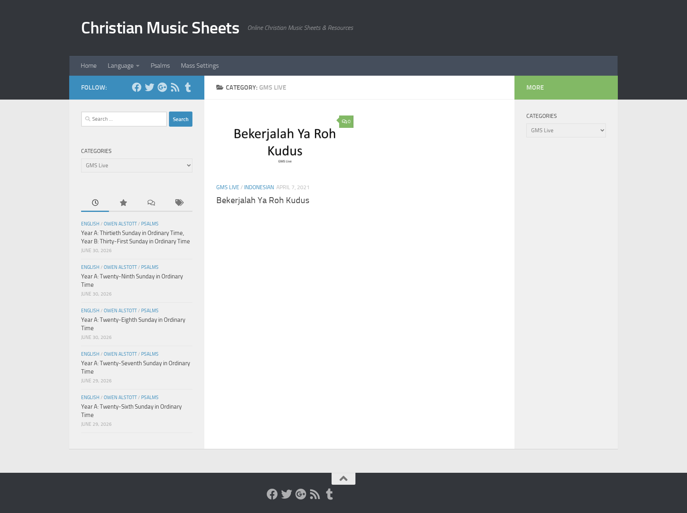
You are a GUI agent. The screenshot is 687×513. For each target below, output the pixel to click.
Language (121, 65)
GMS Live (227, 187)
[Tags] (178, 203)
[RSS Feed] (175, 87)
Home (89, 65)
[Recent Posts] (95, 203)
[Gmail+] (162, 87)
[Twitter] (149, 87)
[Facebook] (137, 87)
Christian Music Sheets (160, 28)
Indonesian (259, 187)
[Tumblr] (187, 87)
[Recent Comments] (151, 203)
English (90, 224)
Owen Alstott (120, 224)
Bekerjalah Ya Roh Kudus (262, 200)
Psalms (160, 65)
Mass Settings (200, 65)
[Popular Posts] (123, 203)
